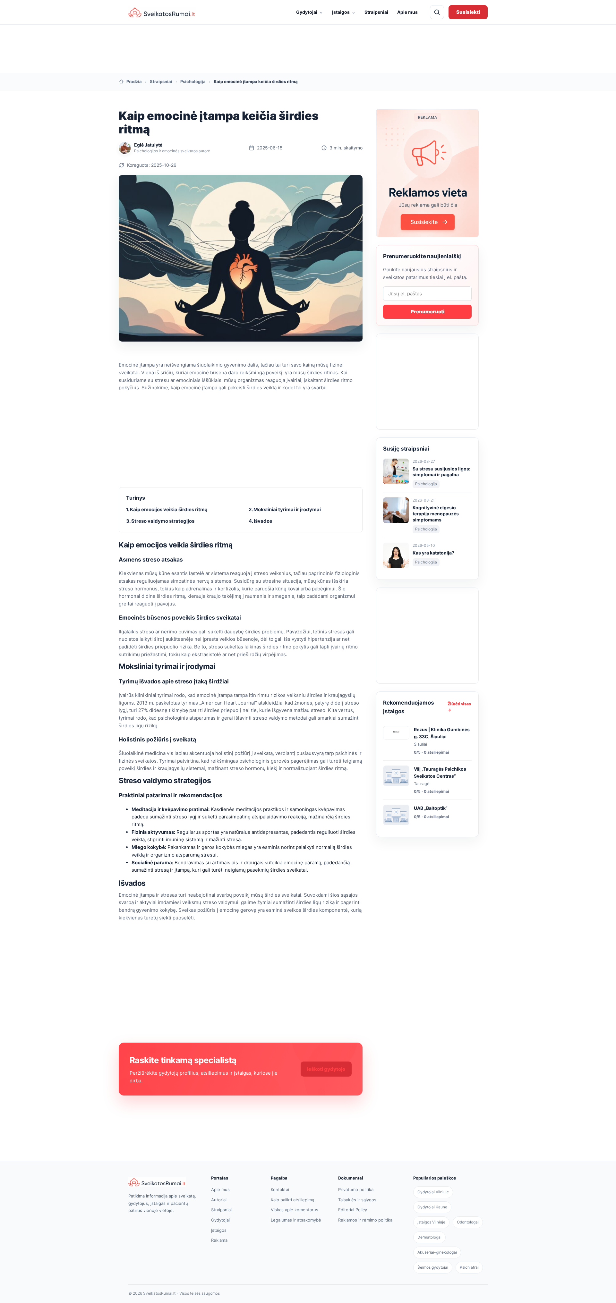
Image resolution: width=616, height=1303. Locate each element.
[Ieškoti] (437, 12)
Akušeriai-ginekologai (437, 1252)
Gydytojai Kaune (432, 1207)
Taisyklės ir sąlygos (357, 1199)
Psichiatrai (469, 1267)
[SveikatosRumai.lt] (163, 1182)
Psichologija (193, 81)
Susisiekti (468, 12)
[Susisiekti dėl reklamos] (427, 173)
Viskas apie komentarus (294, 1209)
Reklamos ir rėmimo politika (365, 1220)
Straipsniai (376, 12)
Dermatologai (429, 1237)
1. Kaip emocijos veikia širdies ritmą (167, 509)
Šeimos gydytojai (432, 1267)
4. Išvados (260, 521)
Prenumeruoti (427, 312)
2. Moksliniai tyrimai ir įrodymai (285, 509)
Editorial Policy (352, 1209)
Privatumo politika (355, 1189)
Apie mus (407, 12)
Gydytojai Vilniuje (433, 1191)
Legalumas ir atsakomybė (296, 1220)
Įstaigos (343, 12)
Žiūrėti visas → (459, 706)
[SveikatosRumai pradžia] (162, 12)
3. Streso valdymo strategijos (160, 521)
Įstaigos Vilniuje (431, 1222)
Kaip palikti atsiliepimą (292, 1199)
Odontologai (468, 1222)
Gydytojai (309, 12)
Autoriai (219, 1199)
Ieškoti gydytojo (326, 1069)
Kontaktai (280, 1189)
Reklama (219, 1240)
